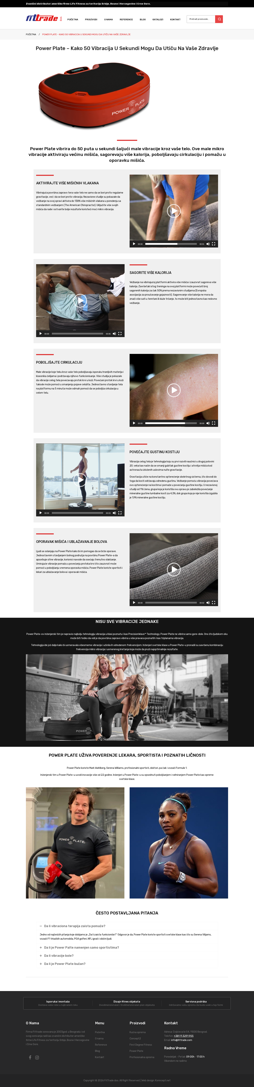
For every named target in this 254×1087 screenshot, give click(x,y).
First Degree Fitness (141, 1044)
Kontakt (99, 1057)
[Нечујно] (208, 244)
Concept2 (135, 1038)
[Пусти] (134, 244)
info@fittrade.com (181, 1040)
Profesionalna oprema (142, 1057)
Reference (101, 1044)
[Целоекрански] (213, 244)
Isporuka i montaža (58, 1001)
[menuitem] (74, 19)
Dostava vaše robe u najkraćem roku (58, 1005)
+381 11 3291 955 (184, 1036)
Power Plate (136, 1051)
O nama (99, 1038)
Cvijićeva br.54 (181, 1031)
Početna (31, 34)
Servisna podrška (196, 1001)
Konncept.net (163, 1080)
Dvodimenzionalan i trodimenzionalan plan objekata (127, 1005)
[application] (174, 211)
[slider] (171, 244)
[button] (174, 211)
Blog (97, 1051)
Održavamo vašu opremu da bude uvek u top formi (196, 1005)
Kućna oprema (138, 1032)
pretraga (219, 19)
